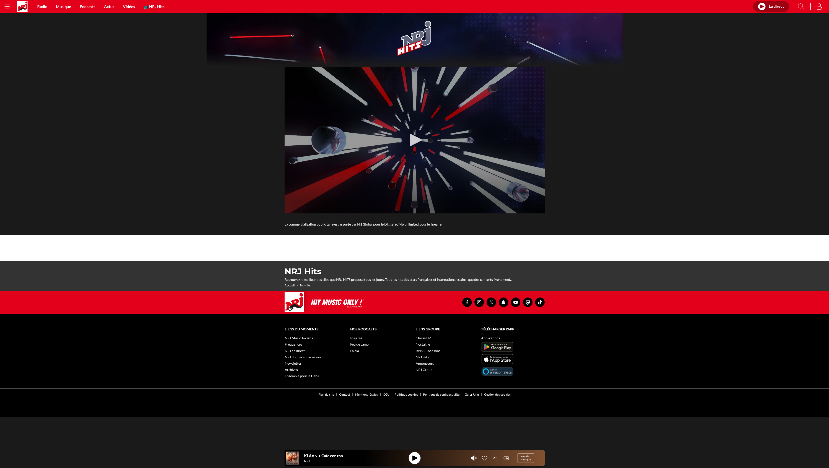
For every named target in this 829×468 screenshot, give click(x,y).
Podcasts (87, 6)
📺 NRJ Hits (154, 6)
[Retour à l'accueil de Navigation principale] (22, 6)
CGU (386, 394)
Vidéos (129, 6)
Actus (109, 6)
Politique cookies (406, 394)
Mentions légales (366, 394)
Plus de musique (526, 458)
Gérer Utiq (472, 394)
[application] (415, 140)
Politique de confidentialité (441, 394)
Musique (63, 6)
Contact (344, 394)
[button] (414, 140)
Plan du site (326, 394)
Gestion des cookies (497, 394)
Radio (42, 6)
